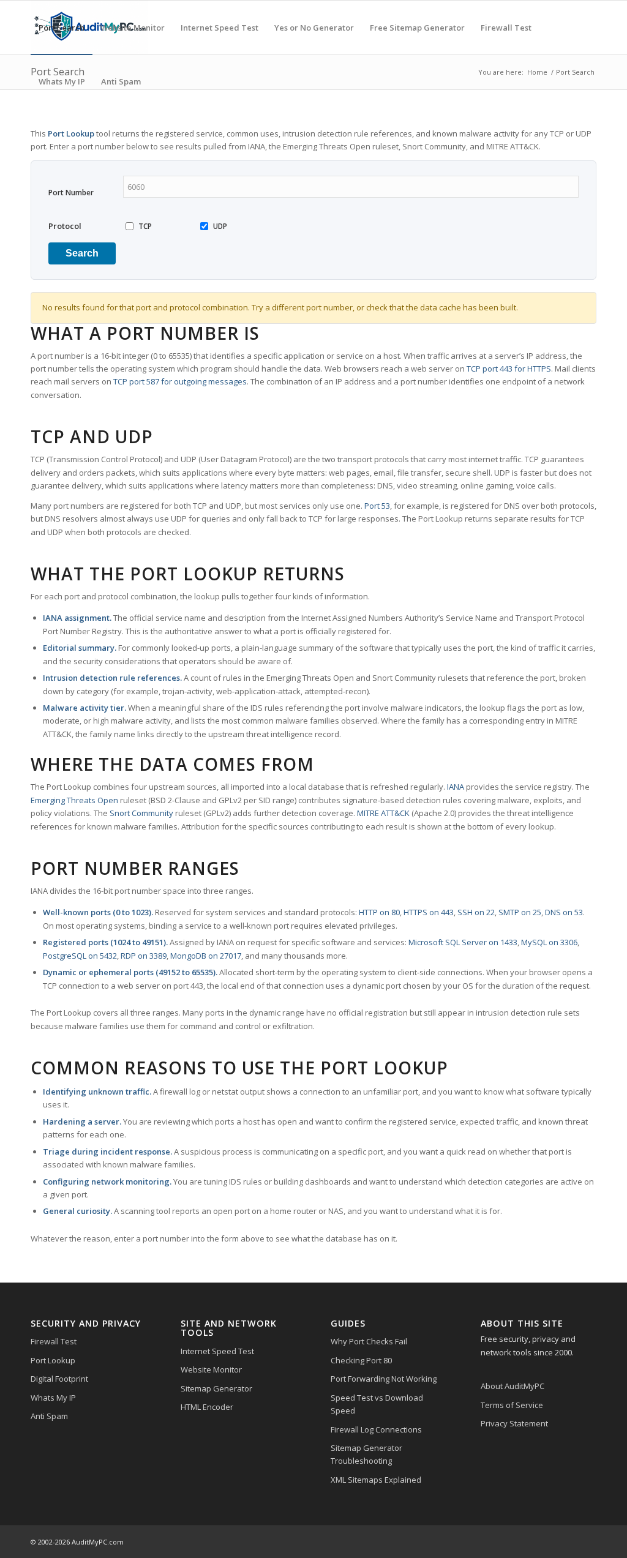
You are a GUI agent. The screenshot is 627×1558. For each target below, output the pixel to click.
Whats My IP (53, 1397)
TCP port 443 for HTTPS (509, 368)
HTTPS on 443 (429, 912)
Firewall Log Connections (376, 1429)
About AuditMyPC (512, 1385)
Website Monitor (211, 1369)
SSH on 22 (476, 912)
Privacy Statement (514, 1423)
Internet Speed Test (217, 1351)
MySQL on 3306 (549, 942)
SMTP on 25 (519, 912)
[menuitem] (61, 27)
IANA (455, 786)
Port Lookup (53, 1360)
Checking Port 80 (361, 1360)
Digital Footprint (59, 1378)
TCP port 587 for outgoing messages (180, 381)
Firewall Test (54, 1341)
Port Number (71, 192)
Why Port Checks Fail (369, 1341)
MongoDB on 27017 (205, 955)
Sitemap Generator (216, 1388)
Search (82, 253)
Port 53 (377, 505)
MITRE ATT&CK (383, 812)
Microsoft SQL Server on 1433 (462, 942)
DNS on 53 (564, 912)
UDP (220, 226)
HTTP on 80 (379, 912)
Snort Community (141, 812)
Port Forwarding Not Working (384, 1378)
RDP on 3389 (144, 955)
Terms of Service (512, 1404)
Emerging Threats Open (74, 800)
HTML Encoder (207, 1406)
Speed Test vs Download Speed (377, 1404)
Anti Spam (49, 1415)
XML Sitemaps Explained (376, 1479)
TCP (145, 226)
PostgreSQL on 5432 (80, 955)
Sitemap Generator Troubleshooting (366, 1454)
